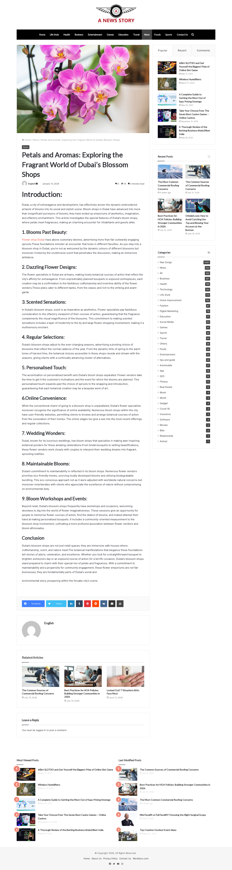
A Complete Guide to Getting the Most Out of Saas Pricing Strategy (192, 98)
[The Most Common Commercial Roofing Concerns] (170, 172)
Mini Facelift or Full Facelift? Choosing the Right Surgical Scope (173, 814)
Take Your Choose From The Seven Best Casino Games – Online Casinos (194, 114)
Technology (166, 289)
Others (163, 343)
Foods (157, 34)
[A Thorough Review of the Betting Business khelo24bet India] (167, 131)
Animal (163, 441)
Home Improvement (171, 300)
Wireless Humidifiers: (190, 79)
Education (123, 34)
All (161, 273)
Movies (164, 425)
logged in (41, 730)
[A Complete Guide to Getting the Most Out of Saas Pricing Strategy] (167, 99)
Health (67, 34)
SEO (162, 376)
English (31, 183)
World (163, 398)
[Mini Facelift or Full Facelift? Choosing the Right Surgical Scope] (128, 819)
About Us (97, 858)
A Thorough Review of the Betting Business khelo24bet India (194, 130)
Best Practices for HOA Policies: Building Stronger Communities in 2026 (82, 693)
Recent (182, 50)
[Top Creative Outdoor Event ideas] (128, 834)
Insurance (165, 414)
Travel (136, 34)
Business (79, 34)
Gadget (164, 403)
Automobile (166, 365)
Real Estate (166, 387)
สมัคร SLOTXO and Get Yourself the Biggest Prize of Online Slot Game (194, 67)
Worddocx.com (140, 858)
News (147, 34)
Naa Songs (166, 262)
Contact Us (182, 34)
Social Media (167, 322)
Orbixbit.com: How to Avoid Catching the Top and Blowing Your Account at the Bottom (197, 222)
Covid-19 (165, 408)
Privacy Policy (110, 858)
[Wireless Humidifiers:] (167, 84)
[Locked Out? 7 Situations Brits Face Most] (125, 676)
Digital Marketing (169, 311)
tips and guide (167, 360)
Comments (203, 50)
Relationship (166, 435)
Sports (168, 34)
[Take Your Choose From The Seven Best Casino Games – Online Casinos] (167, 115)
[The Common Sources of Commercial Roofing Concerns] (40, 676)
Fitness (164, 381)
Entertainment (95, 34)
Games (110, 34)
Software (165, 419)
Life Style (54, 34)
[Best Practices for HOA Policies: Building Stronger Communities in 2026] (83, 676)
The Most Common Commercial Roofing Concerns (168, 185)
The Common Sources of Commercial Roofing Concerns (197, 185)
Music (163, 392)
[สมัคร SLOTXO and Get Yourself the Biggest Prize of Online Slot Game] (167, 67)
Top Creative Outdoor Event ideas (158, 829)
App (162, 370)
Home (42, 34)
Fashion (164, 305)
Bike (162, 430)
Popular (162, 50)
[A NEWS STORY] (116, 14)
